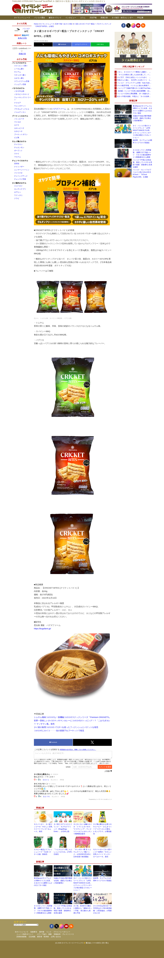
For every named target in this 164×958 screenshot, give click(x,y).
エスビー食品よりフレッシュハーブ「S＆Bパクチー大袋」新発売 (43, 851)
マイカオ (17, 122)
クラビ (16, 198)
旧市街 (16, 163)
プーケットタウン (21, 134)
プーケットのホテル (20, 116)
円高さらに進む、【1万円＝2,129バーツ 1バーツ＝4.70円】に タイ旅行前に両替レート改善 (134, 80)
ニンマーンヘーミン (21, 170)
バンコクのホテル (19, 63)
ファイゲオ (18, 173)
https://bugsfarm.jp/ (42, 629)
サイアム (17, 72)
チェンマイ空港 (20, 179)
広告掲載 (32, 937)
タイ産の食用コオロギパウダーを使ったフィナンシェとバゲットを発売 (66, 727)
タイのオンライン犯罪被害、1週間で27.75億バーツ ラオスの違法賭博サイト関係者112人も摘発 (142, 153)
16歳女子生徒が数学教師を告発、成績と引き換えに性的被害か (63, 880)
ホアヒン (17, 192)
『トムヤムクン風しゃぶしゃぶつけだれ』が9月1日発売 (63, 851)
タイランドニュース (22, 18)
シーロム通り (19, 69)
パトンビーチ (19, 119)
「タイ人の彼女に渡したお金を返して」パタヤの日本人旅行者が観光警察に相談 (134, 75)
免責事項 (33, 932)
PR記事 (140, 18)
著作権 (41, 932)
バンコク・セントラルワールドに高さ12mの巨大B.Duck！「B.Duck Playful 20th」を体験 (142, 173)
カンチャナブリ (20, 189)
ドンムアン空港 (20, 84)
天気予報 (93, 18)
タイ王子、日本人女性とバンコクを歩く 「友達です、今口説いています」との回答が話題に (134, 77)
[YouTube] (138, 25)
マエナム (17, 157)
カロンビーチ (19, 128)
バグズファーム (59, 109)
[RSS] (143, 25)
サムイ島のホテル (19, 141)
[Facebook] (123, 25)
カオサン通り (19, 78)
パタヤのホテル (18, 88)
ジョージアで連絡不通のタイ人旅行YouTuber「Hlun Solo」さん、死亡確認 (134, 88)
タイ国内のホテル (19, 183)
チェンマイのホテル (20, 161)
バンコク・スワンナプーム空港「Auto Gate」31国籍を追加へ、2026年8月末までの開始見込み (134, 83)
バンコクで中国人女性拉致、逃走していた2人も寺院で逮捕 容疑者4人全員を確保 (142, 163)
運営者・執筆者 (43, 937)
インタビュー (70, 18)
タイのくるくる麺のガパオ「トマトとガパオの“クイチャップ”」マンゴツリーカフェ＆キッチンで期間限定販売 (82, 829)
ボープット (18, 150)
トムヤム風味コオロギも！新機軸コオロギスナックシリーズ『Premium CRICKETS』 (72, 717)
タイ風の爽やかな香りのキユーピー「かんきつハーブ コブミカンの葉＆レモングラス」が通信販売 (102, 829)
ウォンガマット (20, 106)
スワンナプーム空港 (21, 81)
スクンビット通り (21, 66)
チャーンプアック (21, 176)
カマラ (16, 125)
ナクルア (17, 103)
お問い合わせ (56, 937)
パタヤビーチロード (21, 94)
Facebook (63, 44)
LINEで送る (100, 44)
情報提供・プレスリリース (64, 934)
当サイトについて (21, 932)
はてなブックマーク (81, 44)
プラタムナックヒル (21, 109)
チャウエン (18, 144)
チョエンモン (19, 147)
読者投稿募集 (22, 937)
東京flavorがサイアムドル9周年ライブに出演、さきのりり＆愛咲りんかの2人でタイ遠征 (142, 109)
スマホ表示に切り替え (100, 943)
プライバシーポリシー (61, 932)
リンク (48, 932)
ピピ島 (16, 137)
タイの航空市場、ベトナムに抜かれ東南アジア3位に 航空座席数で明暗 (134, 85)
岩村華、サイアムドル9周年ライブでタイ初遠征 (142, 141)
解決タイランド (55, 18)
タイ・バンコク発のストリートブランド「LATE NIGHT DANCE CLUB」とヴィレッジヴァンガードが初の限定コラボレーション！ (142, 131)
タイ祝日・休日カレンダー (122, 18)
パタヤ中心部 (19, 91)
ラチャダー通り (20, 75)
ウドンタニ (18, 195)
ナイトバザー (19, 167)
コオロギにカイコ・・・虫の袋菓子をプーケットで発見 (59, 730)
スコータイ (18, 186)
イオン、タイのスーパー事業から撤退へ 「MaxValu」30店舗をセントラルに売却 (134, 72)
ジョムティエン (20, 112)
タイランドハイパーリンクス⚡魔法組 (76, 943)
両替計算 (104, 18)
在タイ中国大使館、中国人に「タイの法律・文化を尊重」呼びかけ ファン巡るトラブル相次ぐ (134, 96)
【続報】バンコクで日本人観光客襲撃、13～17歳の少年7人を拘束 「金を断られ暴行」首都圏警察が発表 (134, 91)
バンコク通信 (39, 18)
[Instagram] (133, 25)
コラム (82, 18)
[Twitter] (128, 25)
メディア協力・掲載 (44, 934)
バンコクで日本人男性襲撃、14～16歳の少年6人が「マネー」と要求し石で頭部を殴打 (134, 94)
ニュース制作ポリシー (25, 934)
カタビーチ (18, 131)
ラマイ (16, 154)
